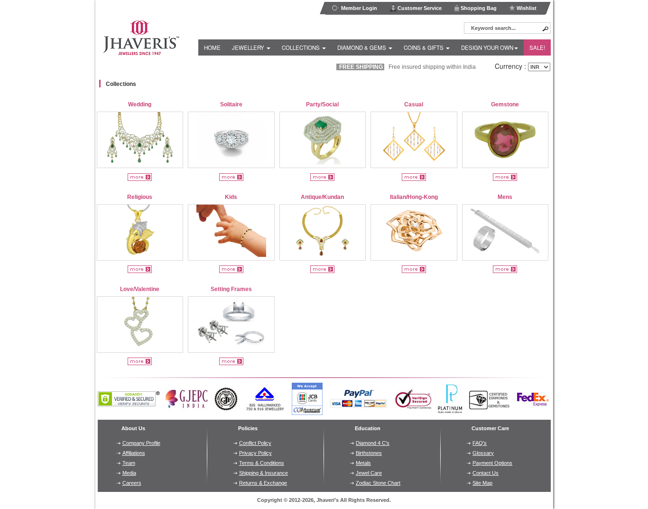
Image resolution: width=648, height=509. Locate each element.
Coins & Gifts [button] (424, 47)
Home (212, 47)
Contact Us (485, 473)
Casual (413, 104)
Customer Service (419, 8)
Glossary (483, 453)
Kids (231, 197)
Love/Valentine (139, 289)
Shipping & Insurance (263, 473)
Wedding (139, 104)
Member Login (358, 8)
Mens (505, 197)
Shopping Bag (478, 8)
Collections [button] (301, 47)
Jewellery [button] (249, 47)
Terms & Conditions (261, 463)
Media (129, 473)
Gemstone (505, 104)
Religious (139, 197)
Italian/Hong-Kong (414, 197)
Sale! (537, 47)
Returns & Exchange (263, 483)
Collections (121, 84)
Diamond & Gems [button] (362, 47)
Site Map (482, 483)
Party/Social (322, 104)
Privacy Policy (255, 453)
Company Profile (141, 443)
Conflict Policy (255, 443)
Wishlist (526, 8)
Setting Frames (231, 289)
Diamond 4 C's (372, 443)
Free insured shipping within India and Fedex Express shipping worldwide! (455, 67)
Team (128, 463)
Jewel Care (369, 473)
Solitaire (231, 104)
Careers (131, 483)
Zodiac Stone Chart (378, 483)
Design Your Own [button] (487, 47)
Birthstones (369, 453)
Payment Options (492, 463)
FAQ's (479, 443)
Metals (363, 463)
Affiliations (133, 453)
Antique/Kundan (322, 197)
